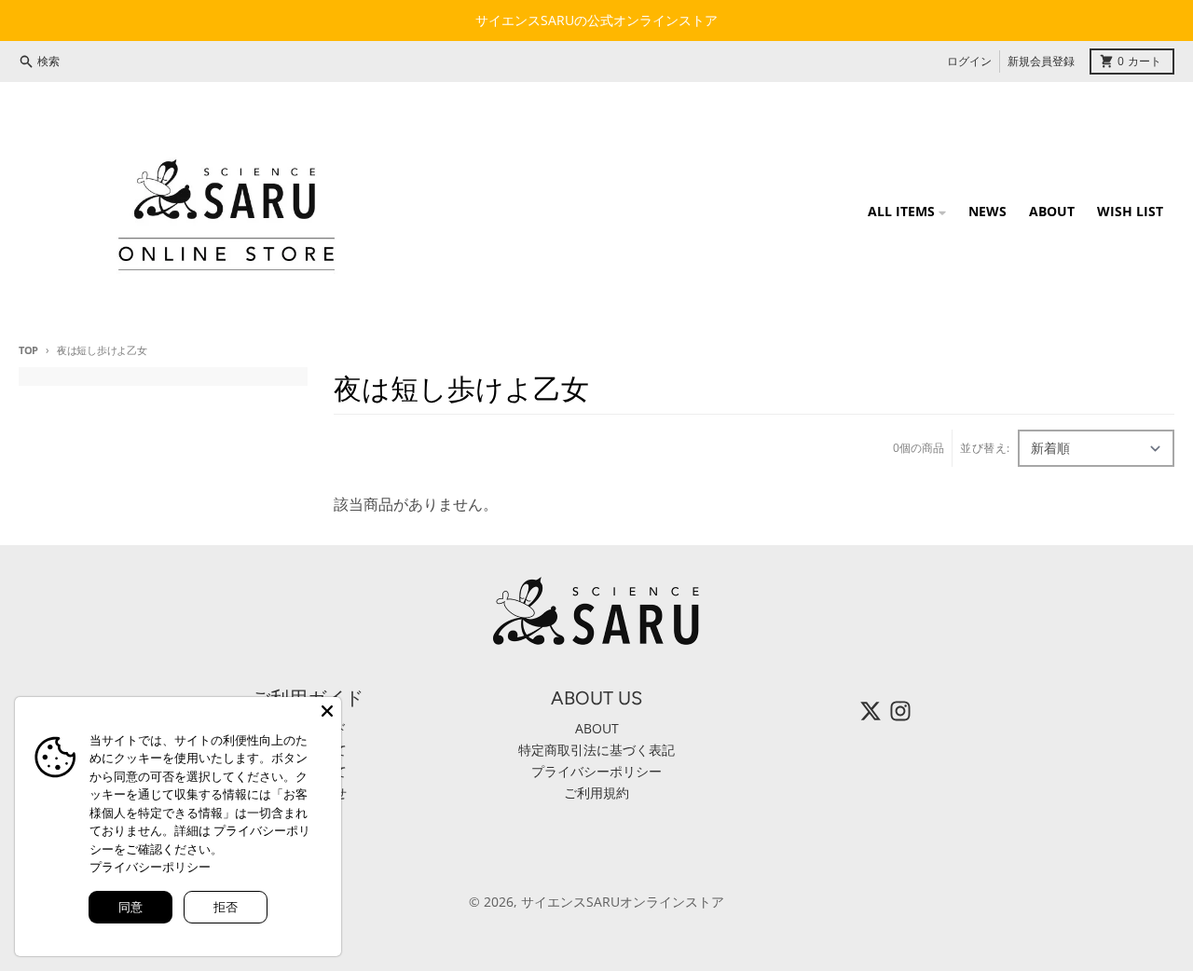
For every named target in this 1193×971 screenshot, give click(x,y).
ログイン (969, 61)
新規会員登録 (1041, 61)
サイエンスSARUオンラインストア (622, 901)
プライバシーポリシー (150, 866)
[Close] (327, 711)
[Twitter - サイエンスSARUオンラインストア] (870, 711)
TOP (28, 350)
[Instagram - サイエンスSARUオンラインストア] (900, 711)
